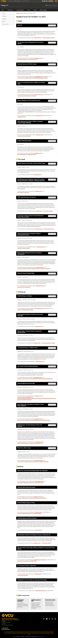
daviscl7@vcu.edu (38, 530)
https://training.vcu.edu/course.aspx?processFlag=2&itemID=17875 (30, 443)
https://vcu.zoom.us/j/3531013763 (23, 136)
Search (46, 5)
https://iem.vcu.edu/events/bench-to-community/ (26, 95)
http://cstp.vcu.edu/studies (22, 575)
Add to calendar (52, 25)
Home (2, 10)
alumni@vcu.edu (37, 37)
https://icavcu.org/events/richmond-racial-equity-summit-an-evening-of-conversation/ (33, 268)
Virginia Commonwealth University (9, 618)
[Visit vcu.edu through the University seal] (14, 616)
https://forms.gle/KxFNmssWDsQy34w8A (25, 309)
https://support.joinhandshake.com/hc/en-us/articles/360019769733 (30, 482)
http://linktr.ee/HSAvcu (49, 228)
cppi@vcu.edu (39, 211)
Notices (3, 21)
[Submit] (56, 5)
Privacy (14, 636)
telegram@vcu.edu (6, 629)
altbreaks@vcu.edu (37, 496)
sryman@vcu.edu (38, 395)
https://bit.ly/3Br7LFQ (47, 543)
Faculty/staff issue (20, 10)
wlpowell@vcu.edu (37, 418)
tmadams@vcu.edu (37, 377)
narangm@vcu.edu (38, 228)
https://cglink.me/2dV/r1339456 (49, 343)
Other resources (5, 24)
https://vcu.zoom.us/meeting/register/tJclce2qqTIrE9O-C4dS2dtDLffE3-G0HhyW (32, 461)
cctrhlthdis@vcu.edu (38, 460)
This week (4, 16)
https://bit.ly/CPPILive (48, 211)
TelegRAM (4, 621)
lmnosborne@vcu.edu (39, 94)
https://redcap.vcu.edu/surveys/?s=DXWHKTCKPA (26, 561)
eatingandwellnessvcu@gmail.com (39, 559)
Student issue (10, 10)
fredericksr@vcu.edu (41, 246)
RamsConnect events (50, 599)
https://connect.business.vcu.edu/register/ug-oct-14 (27, 59)
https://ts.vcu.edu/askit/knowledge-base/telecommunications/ (29, 513)
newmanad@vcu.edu (38, 76)
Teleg (4, 5)
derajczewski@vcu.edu (40, 361)
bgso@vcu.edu (37, 343)
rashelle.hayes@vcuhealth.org (41, 590)
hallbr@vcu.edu (39, 191)
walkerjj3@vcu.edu (39, 134)
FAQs (29, 10)
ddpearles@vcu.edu (39, 481)
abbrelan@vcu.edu (38, 573)
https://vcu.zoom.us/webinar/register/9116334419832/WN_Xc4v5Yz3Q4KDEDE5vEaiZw (33, 420)
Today (3, 13)
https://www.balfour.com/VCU (49, 37)
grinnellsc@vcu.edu (39, 115)
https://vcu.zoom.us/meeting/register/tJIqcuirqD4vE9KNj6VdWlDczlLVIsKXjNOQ (32, 77)
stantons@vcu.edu (40, 267)
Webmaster (23, 636)
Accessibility (18, 636)
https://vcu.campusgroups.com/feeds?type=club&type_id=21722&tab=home (31, 498)
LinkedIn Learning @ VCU (36, 600)
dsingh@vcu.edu (37, 543)
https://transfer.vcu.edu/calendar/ (23, 287)
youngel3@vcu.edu (37, 58)
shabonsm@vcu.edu (39, 326)
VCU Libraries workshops (20, 600)
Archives (35, 10)
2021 (21, 13)
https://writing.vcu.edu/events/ (23, 192)
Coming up (4, 18)
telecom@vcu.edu (38, 512)
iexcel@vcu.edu (39, 441)
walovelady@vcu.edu (40, 285)
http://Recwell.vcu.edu (21, 116)
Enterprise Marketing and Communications (10, 619)
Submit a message (43, 10)
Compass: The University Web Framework (32, 636)
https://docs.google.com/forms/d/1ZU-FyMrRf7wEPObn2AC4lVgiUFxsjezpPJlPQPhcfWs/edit (35, 378)
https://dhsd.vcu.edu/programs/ (23, 248)
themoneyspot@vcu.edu (39, 308)
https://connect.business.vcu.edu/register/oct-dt (26, 154)
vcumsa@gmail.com (38, 174)
